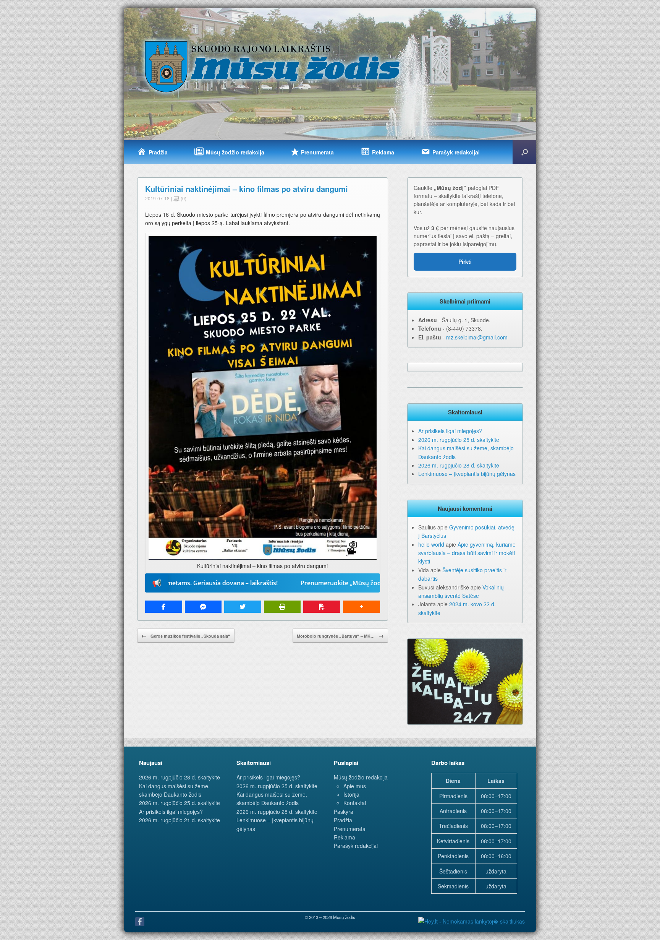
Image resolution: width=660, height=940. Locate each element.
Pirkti (465, 261)
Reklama (344, 837)
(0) (183, 198)
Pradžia (343, 820)
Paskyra (343, 811)
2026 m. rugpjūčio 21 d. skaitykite (179, 820)
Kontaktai (354, 803)
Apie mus (354, 786)
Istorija (351, 794)
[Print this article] (282, 607)
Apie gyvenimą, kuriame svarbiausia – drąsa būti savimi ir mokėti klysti (467, 553)
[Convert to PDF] (321, 607)
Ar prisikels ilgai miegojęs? (450, 431)
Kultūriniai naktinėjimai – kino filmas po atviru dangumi (246, 188)
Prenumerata (350, 829)
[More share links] (361, 607)
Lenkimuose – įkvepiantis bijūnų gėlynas (467, 473)
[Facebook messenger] (203, 607)
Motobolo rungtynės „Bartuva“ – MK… (340, 635)
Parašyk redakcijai (356, 845)
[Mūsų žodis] (273, 66)
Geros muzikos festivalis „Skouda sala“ (185, 635)
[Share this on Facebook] (163, 607)
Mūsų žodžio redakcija (361, 777)
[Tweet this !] (242, 607)
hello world (431, 544)
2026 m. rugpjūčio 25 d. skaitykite (458, 439)
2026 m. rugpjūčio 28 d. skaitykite (458, 465)
